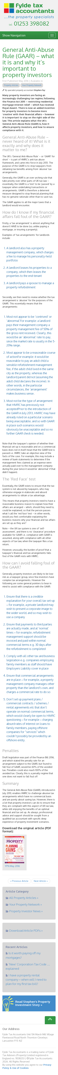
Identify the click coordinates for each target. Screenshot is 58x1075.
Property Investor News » (26, 911)
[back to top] (50, 1020)
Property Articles (11, 85)
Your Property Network (31, 85)
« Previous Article (19, 881)
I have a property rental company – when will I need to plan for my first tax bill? (26, 979)
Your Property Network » (25, 904)
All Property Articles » (23, 898)
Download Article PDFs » (26, 930)
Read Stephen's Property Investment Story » (32, 1003)
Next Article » (41, 881)
